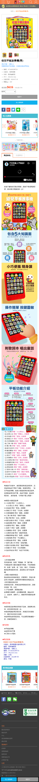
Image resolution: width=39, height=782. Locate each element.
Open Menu (3, 2)
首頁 (12, 11)
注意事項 (19, 155)
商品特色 (7, 155)
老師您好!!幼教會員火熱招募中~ (16, 7)
